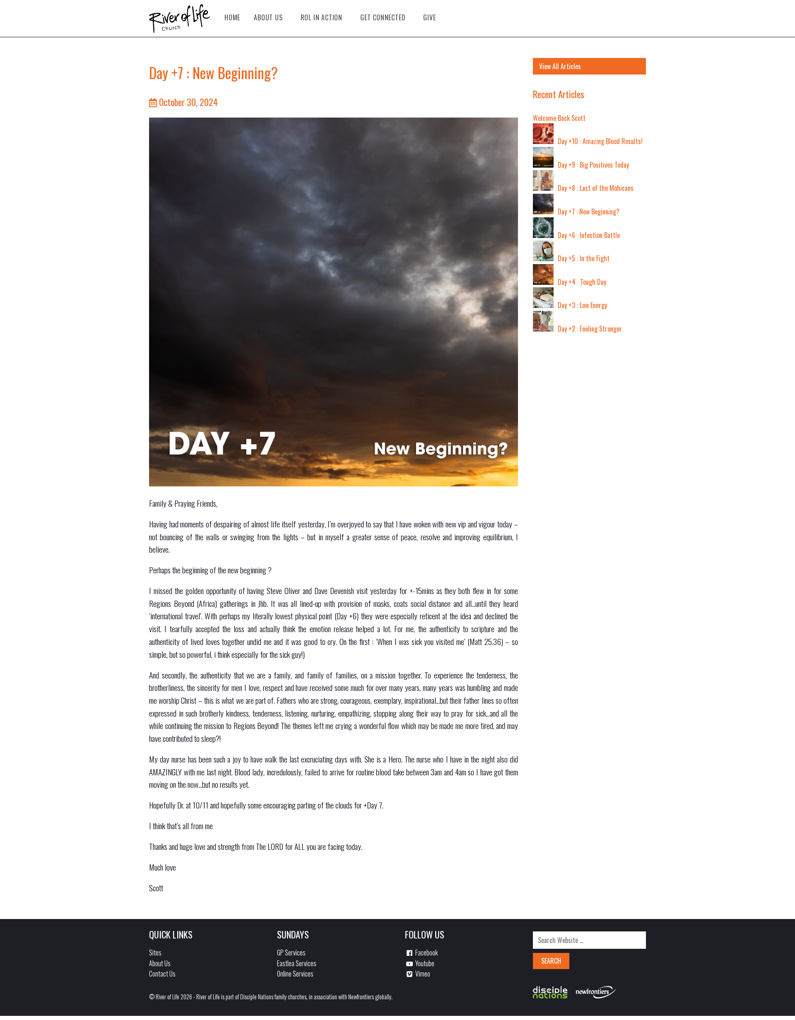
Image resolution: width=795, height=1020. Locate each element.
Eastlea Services (296, 963)
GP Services (291, 952)
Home (232, 17)
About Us (268, 17)
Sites (155, 952)
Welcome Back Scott (559, 118)
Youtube (424, 963)
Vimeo (422, 974)
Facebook (426, 952)
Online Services (295, 974)
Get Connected (382, 17)
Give (429, 17)
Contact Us (162, 974)
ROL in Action (321, 17)
